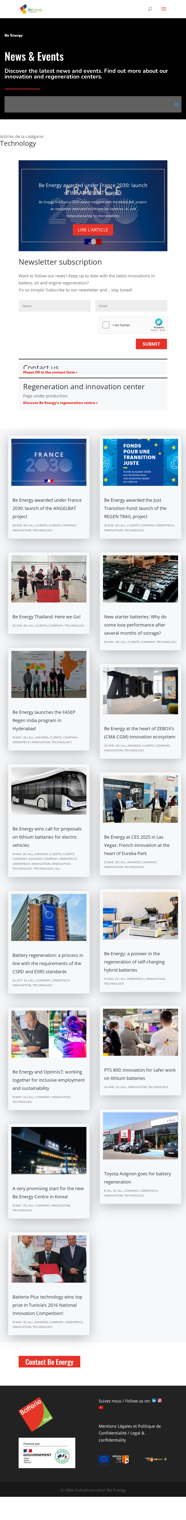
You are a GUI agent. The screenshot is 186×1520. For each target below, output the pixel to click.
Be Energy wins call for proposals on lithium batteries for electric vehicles (47, 837)
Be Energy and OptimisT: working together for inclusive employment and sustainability (48, 1080)
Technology (43, 530)
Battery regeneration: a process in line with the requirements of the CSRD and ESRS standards (47, 963)
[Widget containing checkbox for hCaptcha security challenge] (133, 325)
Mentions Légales (115, 1426)
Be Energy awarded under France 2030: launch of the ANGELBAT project (47, 508)
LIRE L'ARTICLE (93, 230)
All (31, 525)
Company (69, 525)
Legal (135, 1433)
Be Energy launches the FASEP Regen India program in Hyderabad (43, 720)
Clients (41, 525)
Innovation (21, 530)
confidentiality (112, 1440)
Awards (41, 737)
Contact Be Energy (49, 1362)
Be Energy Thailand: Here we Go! (46, 617)
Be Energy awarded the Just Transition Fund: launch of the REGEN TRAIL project (135, 508)
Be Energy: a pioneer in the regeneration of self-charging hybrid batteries (134, 962)
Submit (151, 344)
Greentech (21, 742)
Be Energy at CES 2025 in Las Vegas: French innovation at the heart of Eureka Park (137, 845)
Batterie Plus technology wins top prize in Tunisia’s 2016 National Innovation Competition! (47, 1305)
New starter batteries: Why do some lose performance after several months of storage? (135, 625)
